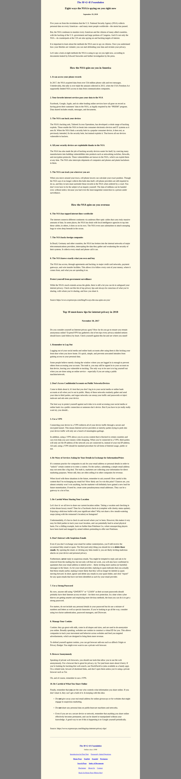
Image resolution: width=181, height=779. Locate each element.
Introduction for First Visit (79, 754)
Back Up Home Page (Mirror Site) (91, 773)
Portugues (104, 759)
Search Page (82, 763)
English (87, 759)
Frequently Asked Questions (101, 754)
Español (95, 759)
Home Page (77, 759)
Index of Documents (96, 763)
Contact (100, 768)
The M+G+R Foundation (90, 2)
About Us (91, 768)
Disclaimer (82, 768)
